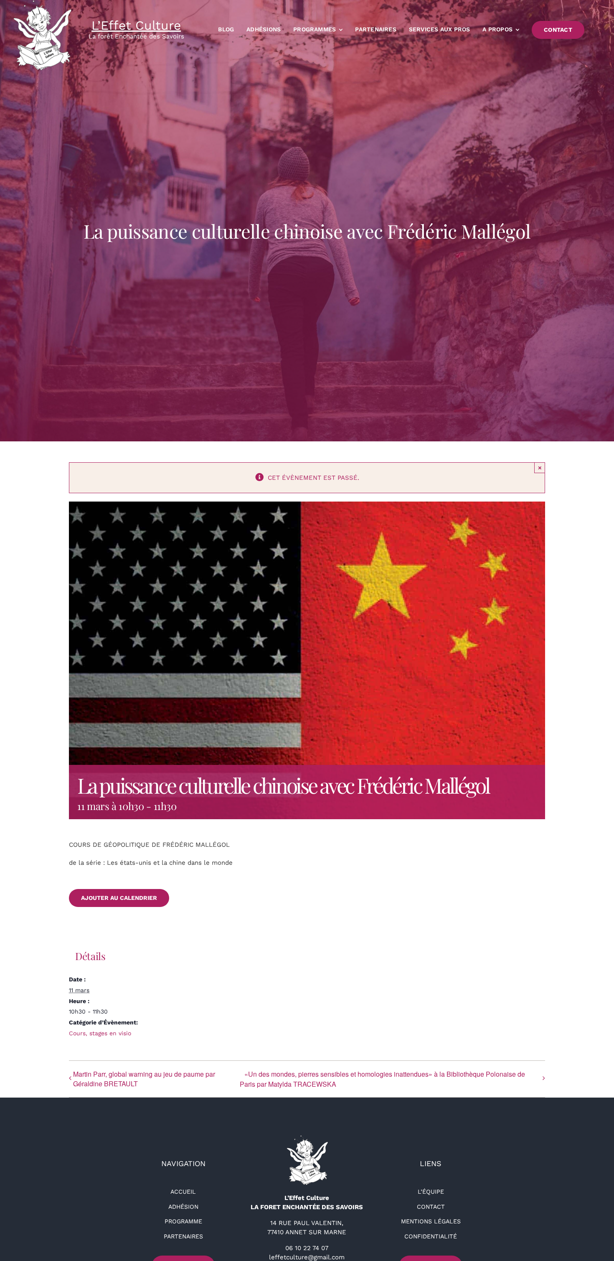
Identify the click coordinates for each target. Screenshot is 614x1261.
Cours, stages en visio (100, 1033)
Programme (183, 1221)
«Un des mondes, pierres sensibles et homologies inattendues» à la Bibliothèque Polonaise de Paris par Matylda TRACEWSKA (382, 1079)
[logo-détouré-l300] (307, 1138)
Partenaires (183, 1236)
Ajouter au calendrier (119, 897)
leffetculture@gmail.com (307, 1257)
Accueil (183, 1191)
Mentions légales (431, 1221)
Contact (431, 1206)
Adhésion (183, 1206)
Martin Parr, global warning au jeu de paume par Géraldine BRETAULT (144, 1078)
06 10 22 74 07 (306, 1248)
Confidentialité (430, 1236)
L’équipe (431, 1191)
